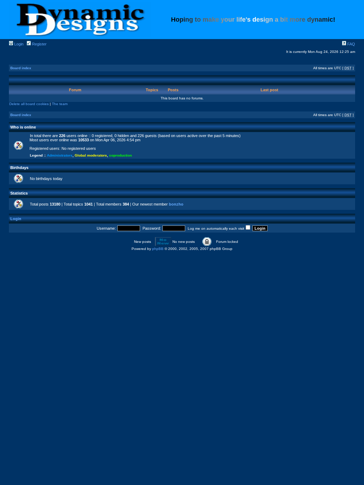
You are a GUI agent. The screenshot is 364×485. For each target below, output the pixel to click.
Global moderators (91, 155)
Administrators (60, 155)
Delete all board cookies (29, 104)
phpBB (158, 249)
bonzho (176, 204)
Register (39, 44)
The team (60, 104)
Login (18, 44)
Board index (20, 68)
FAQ (350, 44)
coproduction (120, 155)
